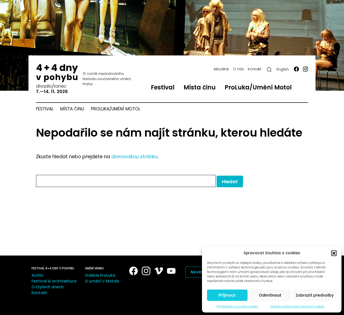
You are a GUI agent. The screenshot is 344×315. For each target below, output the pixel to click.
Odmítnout (270, 295)
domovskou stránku (134, 156)
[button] (333, 253)
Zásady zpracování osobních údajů (297, 306)
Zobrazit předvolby (315, 295)
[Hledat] (269, 69)
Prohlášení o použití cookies (237, 306)
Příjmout (227, 295)
